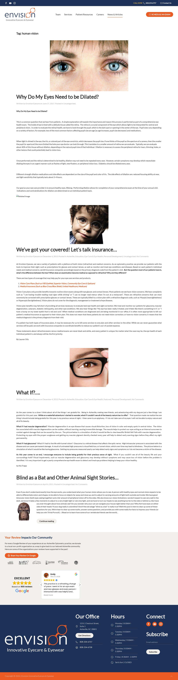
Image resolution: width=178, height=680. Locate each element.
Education (79, 256)
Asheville (70, 256)
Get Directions (84, 635)
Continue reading (46, 521)
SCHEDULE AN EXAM (160, 14)
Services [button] (68, 14)
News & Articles (115, 14)
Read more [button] (48, 595)
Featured (107, 399)
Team (58, 14)
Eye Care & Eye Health (93, 256)
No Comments (142, 256)
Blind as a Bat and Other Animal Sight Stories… (67, 477)
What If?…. (28, 392)
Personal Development (113, 256)
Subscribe (153, 652)
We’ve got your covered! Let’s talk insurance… (66, 249)
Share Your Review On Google (23, 555)
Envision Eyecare (33, 103)
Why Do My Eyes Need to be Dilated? (57, 97)
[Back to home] (20, 14)
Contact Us (167, 3)
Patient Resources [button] (84, 14)
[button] (80, 585)
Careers (100, 14)
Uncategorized (69, 103)
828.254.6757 (144, 3)
